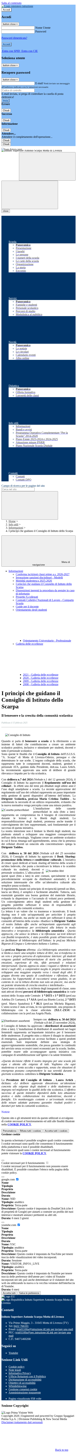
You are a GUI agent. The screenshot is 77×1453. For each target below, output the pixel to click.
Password (40, 31)
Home (12, 521)
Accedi (6, 9)
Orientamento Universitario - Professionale (47, 640)
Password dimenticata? (14, 37)
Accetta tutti (56, 1131)
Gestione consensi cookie (23, 1389)
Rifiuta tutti (30, 1131)
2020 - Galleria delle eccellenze (40, 677)
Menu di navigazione (51, 563)
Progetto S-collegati (27, 596)
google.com (8, 1179)
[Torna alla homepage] (38, 151)
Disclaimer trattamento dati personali (22, 1422)
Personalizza (9, 1131)
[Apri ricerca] (47, 166)
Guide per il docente (27, 606)
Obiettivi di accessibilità (22, 1382)
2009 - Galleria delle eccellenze (40, 681)
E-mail (39, 83)
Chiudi (6, 110)
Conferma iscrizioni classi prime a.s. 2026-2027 (42, 574)
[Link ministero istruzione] (17, 6)
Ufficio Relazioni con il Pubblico (27, 1376)
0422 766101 (21, 1326)
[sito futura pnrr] (38, 148)
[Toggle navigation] (29, 195)
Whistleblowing (18, 1386)
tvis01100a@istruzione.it (45, 1329)
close (5, 211)
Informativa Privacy (20, 1373)
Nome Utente (42, 27)
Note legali (15, 1369)
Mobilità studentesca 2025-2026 (34, 580)
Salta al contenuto (11, 2)
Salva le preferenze (29, 1293)
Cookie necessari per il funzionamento (23, 1162)
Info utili (13, 524)
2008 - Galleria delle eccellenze (40, 684)
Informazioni (16, 527)
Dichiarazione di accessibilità (25, 1379)
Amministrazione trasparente (25, 1392)
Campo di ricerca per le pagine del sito (23, 485)
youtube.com (9, 1224)
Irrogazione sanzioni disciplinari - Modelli (39, 577)
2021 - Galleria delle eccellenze (40, 674)
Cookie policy (17, 1366)
